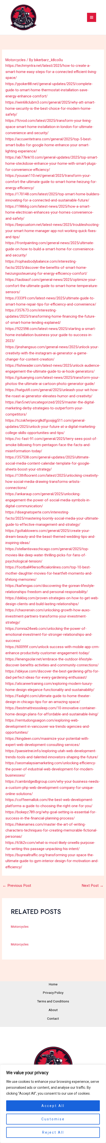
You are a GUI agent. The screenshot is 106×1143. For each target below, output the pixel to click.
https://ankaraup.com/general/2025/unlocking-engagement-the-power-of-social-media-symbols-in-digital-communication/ (47, 500)
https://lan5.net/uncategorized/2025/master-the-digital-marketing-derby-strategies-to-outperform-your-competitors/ (50, 408)
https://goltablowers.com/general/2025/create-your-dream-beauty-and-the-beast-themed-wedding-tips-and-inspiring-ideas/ (50, 536)
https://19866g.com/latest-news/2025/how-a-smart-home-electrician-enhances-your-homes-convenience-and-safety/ (49, 212)
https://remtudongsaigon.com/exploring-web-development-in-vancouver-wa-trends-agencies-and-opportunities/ (47, 726)
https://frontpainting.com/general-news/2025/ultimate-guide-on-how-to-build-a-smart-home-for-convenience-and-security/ (50, 249)
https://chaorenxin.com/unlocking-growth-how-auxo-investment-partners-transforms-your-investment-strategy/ (48, 616)
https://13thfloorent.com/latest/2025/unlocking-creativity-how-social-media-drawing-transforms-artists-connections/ (52, 481)
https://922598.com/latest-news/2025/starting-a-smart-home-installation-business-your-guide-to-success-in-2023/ (50, 335)
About (53, 1010)
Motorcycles (15, 60)
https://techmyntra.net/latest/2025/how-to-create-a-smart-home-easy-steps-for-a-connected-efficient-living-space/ (51, 71)
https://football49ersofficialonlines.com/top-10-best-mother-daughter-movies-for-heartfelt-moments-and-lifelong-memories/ (48, 573)
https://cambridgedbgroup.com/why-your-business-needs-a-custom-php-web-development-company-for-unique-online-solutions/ (52, 787)
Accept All (53, 1106)
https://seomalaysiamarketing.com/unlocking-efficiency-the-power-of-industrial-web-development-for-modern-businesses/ (50, 769)
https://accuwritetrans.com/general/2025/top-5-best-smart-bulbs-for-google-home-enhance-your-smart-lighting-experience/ (48, 145)
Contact (53, 1018)
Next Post (93, 885)
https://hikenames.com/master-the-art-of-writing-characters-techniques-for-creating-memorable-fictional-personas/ (51, 830)
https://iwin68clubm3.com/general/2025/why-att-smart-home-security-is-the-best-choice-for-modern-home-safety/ (50, 108)
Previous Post (16, 885)
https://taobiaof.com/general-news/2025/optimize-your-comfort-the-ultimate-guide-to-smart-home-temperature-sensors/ (51, 285)
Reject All (53, 1132)
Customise (53, 1119)
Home (53, 984)
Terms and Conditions (53, 1001)
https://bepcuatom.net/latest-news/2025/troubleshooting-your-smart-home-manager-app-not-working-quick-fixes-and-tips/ (52, 230)
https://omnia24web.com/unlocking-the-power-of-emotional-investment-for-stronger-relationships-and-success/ (48, 634)
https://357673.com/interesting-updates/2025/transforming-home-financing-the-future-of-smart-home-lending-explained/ (50, 316)
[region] (53, 1104)
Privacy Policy (53, 993)
